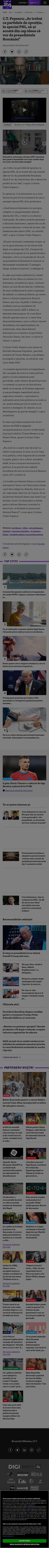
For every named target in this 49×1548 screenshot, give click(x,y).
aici (28, 1513)
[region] (24, 1519)
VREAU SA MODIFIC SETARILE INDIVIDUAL (24, 1544)
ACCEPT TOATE (24, 1541)
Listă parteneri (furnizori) (8, 1536)
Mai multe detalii (31, 1504)
